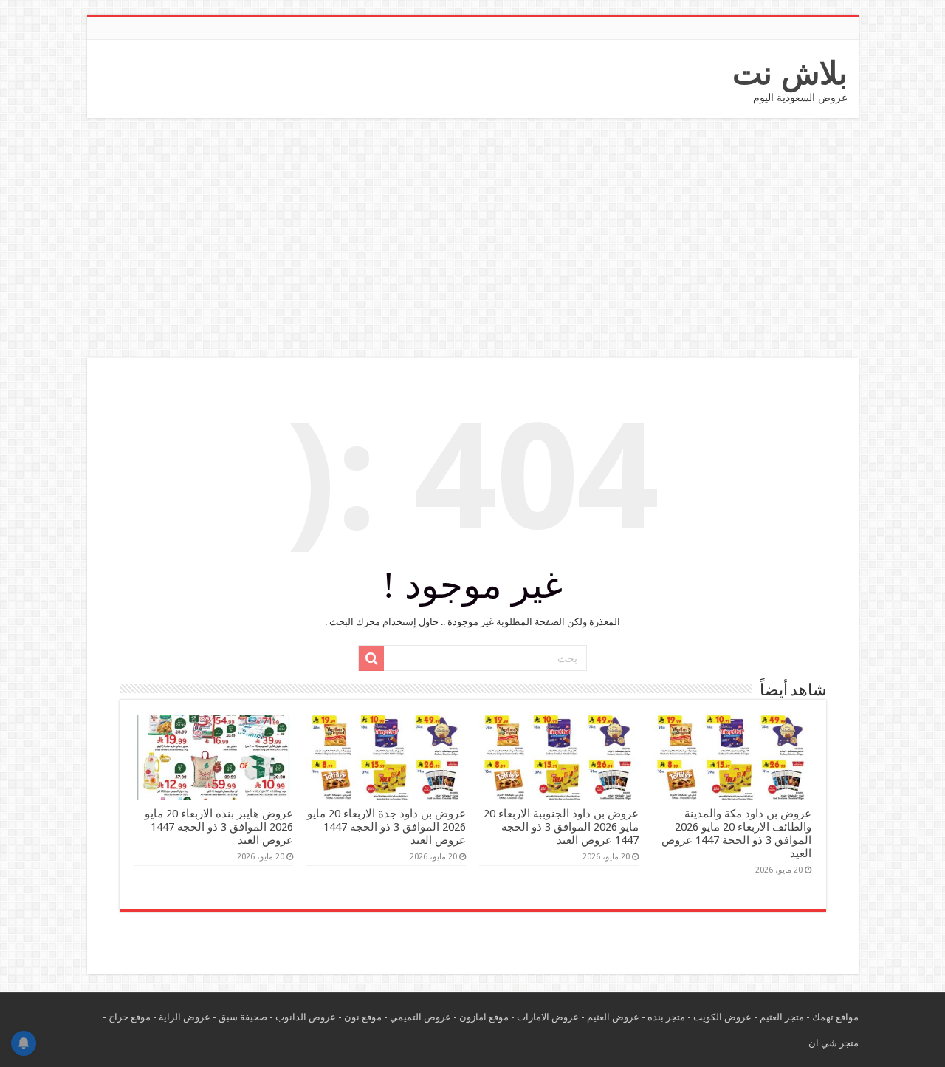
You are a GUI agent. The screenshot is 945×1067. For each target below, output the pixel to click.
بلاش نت (790, 73)
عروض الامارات (548, 1017)
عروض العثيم (613, 1017)
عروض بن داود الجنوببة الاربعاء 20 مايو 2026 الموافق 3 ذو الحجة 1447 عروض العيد (561, 827)
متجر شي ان (833, 1043)
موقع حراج (130, 1017)
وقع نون (360, 1017)
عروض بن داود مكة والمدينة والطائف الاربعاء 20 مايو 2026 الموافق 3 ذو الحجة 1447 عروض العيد (736, 833)
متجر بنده (666, 1017)
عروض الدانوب (305, 1017)
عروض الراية (184, 1017)
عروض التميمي (420, 1017)
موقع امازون (484, 1017)
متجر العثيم (782, 1017)
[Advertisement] (472, 240)
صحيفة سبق (243, 1017)
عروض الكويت (722, 1017)
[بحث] (371, 658)
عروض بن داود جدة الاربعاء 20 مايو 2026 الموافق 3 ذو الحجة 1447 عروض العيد (386, 827)
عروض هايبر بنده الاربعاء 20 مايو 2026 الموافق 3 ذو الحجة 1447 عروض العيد (219, 827)
